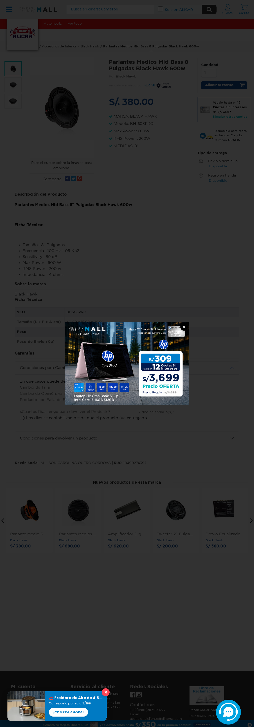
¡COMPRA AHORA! (68, 712)
